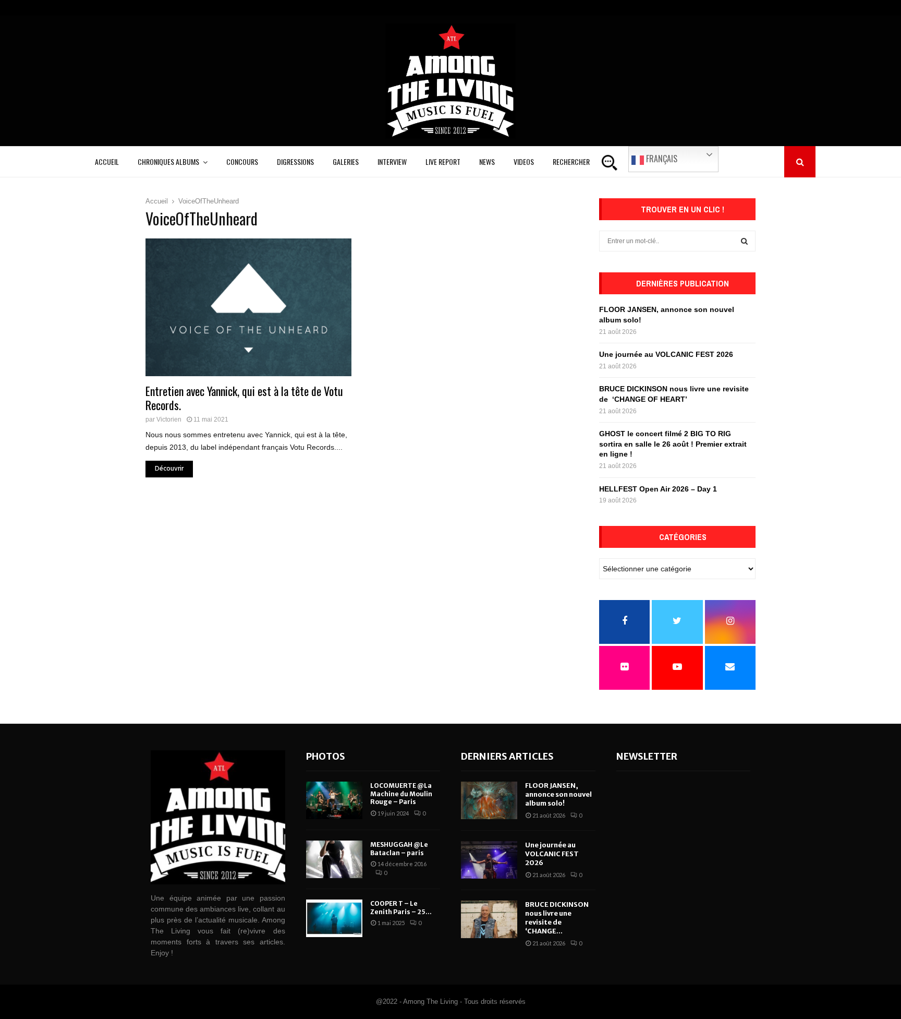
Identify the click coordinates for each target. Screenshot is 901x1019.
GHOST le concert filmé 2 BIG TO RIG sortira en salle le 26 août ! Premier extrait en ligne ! (673, 443)
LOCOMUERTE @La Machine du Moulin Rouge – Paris (401, 794)
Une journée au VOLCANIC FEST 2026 (666, 354)
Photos (325, 756)
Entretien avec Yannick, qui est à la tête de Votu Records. (244, 398)
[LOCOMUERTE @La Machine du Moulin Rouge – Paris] (334, 800)
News (487, 161)
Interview (392, 161)
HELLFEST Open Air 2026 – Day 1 (658, 489)
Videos (524, 161)
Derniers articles (507, 756)
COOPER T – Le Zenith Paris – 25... (401, 908)
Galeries (346, 161)
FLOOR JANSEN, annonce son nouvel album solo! (558, 794)
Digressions (295, 161)
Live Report (442, 161)
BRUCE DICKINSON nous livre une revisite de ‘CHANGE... (557, 918)
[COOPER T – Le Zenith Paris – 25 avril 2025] (334, 918)
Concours (242, 161)
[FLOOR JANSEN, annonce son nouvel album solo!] (489, 800)
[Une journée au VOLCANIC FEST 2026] (489, 860)
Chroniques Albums (168, 161)
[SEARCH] (744, 241)
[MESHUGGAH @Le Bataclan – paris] (334, 859)
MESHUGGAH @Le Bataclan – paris (399, 849)
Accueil (107, 161)
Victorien (168, 419)
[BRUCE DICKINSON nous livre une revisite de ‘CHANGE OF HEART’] (489, 919)
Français (660, 158)
